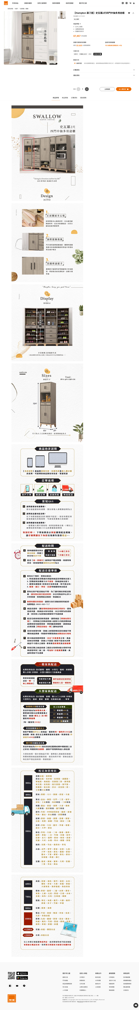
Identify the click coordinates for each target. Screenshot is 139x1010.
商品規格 (65, 97)
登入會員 (79, 45)
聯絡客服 (111, 990)
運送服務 (83, 97)
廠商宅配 (79, 63)
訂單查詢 (111, 977)
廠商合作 (98, 984)
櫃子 (16, 9)
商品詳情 (56, 97)
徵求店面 (98, 977)
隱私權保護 (126, 987)
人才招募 (65, 990)
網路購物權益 (127, 980)
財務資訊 (82, 980)
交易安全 (126, 990)
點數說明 (111, 984)
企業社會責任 (84, 987)
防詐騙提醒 (126, 977)
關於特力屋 (83, 3)
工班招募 (98, 987)
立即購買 (107, 89)
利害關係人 (83, 990)
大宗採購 (98, 980)
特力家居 (65, 987)
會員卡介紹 (112, 980)
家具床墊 (10, 9)
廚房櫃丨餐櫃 (24, 9)
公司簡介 (82, 977)
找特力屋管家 (42, 3)
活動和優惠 (28, 3)
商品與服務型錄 (67, 984)
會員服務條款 (127, 984)
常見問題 (111, 987)
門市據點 (65, 980)
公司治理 (82, 984)
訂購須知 (74, 97)
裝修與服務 (56, 3)
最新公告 (65, 977)
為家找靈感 (69, 3)
